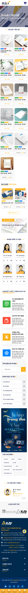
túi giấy (6, 459)
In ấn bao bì (6, 382)
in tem (14, 462)
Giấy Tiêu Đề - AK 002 (20, 148)
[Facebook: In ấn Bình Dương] (7, 260)
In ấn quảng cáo (7, 390)
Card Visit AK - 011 (20, 203)
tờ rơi (12, 459)
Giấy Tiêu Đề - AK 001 (6, 173)
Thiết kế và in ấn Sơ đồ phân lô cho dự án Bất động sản (14, 225)
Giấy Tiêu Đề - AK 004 (20, 124)
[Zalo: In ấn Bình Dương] (11, 260)
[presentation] (23, 498)
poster (20, 459)
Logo (17, 466)
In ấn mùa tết (7, 395)
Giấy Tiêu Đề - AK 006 (20, 99)
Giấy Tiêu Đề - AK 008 (20, 75)
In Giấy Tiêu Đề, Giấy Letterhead (6, 51)
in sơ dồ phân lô (8, 466)
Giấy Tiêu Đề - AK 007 (6, 99)
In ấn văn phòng (7, 403)
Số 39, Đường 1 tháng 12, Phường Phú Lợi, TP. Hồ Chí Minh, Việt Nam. (12, 534)
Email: (12, 542)
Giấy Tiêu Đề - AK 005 (6, 124)
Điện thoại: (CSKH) (13, 545)
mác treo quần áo (17, 469)
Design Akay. (15, 580)
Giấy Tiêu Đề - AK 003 (6, 148)
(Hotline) (12, 547)
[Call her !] (17, 260)
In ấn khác (6, 386)
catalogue (6, 469)
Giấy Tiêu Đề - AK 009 (6, 75)
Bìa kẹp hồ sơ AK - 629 (7, 203)
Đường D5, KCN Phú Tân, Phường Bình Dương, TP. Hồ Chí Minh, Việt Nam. (14, 539)
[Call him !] (4, 260)
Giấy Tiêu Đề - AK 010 (20, 50)
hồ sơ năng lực (8, 473)
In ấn (11, 18)
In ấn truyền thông (8, 399)
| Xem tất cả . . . (14, 212)
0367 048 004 (18, 493)
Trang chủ (4, 18)
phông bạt (6, 462)
